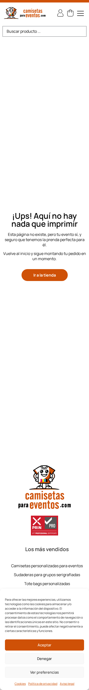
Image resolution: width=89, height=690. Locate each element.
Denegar (44, 658)
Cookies (20, 684)
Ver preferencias (44, 672)
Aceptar (44, 645)
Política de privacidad (42, 684)
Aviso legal (67, 684)
